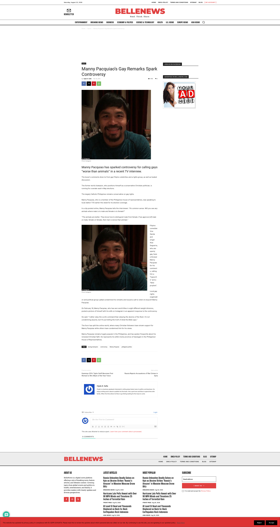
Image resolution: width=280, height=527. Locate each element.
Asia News (107, 515)
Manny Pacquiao (114, 347)
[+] (123, 426)
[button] (203, 22)
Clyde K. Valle (88, 78)
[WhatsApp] (99, 83)
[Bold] (92, 426)
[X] (89, 83)
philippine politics (127, 347)
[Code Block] (114, 426)
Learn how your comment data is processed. (126, 431)
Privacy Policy (205, 491)
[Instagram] (72, 499)
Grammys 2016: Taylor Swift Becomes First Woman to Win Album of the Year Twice (97, 374)
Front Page (107, 502)
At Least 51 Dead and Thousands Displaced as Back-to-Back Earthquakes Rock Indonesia (117, 509)
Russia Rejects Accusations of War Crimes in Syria (141, 374)
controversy (103, 347)
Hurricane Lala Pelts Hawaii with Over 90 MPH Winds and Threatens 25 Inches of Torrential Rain (120, 496)
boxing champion (93, 347)
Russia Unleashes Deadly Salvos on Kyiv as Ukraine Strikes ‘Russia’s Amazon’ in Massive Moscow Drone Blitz (119, 482)
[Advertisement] (140, 46)
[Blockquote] (111, 426)
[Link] (117, 426)
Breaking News (109, 490)
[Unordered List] (108, 426)
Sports (89, 28)
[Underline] (99, 426)
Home (83, 28)
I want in (198, 486)
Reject (259, 523)
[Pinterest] (94, 83)
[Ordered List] (105, 426)
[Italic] (95, 426)
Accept (271, 523)
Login (155, 412)
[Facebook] (84, 83)
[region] (140, 522)
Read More (181, 523)
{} (120, 426)
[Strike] (102, 426)
